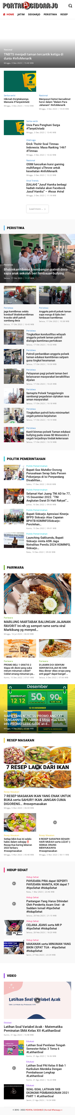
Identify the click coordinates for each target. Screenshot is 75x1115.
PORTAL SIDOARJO (34, 1110)
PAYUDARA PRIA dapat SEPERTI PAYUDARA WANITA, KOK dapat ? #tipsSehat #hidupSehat (47, 884)
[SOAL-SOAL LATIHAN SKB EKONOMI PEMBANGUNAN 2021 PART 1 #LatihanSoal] (14, 1092)
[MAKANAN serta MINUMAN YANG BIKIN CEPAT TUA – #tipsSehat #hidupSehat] (14, 946)
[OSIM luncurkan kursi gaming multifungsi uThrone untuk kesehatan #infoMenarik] (14, 167)
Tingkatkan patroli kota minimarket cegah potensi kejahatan (47, 414)
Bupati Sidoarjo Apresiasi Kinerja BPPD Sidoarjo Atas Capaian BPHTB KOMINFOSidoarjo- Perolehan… (47, 519)
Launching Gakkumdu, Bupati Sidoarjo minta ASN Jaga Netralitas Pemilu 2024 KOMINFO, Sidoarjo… (48, 543)
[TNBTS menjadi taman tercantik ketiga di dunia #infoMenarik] (37, 43)
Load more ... (36, 208)
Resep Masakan (11, 792)
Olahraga (31, 140)
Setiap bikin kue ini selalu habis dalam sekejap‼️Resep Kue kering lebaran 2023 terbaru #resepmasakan (18, 844)
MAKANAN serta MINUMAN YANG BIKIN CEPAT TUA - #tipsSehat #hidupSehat (48, 947)
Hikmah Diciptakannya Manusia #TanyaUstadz (17, 101)
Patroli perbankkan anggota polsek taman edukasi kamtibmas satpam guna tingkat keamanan (47, 357)
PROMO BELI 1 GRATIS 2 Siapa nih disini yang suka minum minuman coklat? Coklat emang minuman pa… (19, 669)
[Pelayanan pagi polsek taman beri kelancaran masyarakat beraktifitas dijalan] (14, 376)
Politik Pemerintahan (37, 466)
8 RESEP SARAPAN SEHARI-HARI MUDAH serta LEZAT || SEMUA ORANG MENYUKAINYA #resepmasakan (54, 844)
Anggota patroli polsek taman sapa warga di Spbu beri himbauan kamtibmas (55, 314)
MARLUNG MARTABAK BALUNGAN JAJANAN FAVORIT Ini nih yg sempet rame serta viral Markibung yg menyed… (37, 626)
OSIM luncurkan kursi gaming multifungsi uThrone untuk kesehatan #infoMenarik (45, 168)
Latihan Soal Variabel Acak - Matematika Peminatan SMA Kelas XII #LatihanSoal (33, 1028)
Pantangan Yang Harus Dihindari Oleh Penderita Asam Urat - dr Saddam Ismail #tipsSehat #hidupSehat (47, 906)
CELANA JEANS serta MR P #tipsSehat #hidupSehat (44, 926)
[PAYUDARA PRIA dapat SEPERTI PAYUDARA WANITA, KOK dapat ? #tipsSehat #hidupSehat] (14, 883)
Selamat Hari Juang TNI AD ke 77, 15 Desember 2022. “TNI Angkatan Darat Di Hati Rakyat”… (48, 497)
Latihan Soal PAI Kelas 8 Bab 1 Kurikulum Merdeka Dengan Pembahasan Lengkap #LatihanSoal (46, 1071)
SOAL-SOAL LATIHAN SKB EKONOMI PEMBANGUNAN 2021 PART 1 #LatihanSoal (47, 1093)
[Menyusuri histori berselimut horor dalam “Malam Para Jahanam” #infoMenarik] (55, 81)
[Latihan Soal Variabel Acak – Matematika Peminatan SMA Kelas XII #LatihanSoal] (37, 1000)
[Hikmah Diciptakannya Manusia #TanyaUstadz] (20, 81)
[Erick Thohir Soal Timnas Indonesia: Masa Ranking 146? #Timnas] (14, 146)
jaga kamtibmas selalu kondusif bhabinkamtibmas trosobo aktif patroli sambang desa (19, 316)
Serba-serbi (9, 95)
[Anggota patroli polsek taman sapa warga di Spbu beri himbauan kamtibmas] (55, 295)
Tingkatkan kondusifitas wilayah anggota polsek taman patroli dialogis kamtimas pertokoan (46, 337)
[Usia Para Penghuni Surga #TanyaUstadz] (14, 127)
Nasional (8, 50)
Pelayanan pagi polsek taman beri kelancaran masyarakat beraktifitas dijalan (48, 377)
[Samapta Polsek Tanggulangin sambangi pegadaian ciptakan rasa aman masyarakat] (14, 396)
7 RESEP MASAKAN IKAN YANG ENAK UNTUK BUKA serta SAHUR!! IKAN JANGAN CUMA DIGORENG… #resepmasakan (37, 800)
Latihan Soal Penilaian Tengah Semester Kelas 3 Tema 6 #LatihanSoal (45, 1048)
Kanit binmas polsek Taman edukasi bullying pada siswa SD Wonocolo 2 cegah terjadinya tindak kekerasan (48, 435)
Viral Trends (32, 181)
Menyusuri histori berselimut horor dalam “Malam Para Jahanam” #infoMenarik (54, 102)
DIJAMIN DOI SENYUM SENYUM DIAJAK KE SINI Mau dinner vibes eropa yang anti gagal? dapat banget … (54, 669)
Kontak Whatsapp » (53, 1110)
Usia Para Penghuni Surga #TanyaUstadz (43, 126)
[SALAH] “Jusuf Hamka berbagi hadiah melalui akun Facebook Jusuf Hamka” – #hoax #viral (46, 188)
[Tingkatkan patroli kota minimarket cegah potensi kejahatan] (14, 415)
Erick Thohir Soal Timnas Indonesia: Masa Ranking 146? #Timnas (46, 147)
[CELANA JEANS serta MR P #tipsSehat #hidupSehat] (14, 927)
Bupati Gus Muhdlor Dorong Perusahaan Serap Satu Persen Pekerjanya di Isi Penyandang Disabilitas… (46, 475)
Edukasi (8, 1022)
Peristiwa (8, 265)
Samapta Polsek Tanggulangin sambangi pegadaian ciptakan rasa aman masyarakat (47, 396)
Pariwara (8, 618)
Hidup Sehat (32, 877)
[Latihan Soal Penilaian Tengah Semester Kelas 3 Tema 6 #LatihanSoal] (14, 1047)
